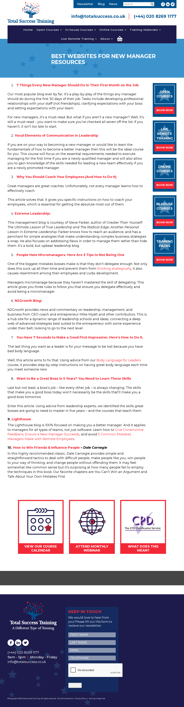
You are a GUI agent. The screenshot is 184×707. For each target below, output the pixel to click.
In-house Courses (79, 29)
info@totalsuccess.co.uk (98, 16)
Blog (101, 4)
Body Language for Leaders (118, 360)
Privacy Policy (80, 698)
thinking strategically (114, 269)
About (105, 38)
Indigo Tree (100, 698)
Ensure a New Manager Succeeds (52, 434)
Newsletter (85, 4)
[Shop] (119, 38)
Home (28, 29)
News (113, 4)
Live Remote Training (78, 38)
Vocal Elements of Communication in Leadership (56, 136)
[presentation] (95, 670)
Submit (75, 685)
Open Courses (48, 29)
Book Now (165, 110)
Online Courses (111, 29)
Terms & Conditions (65, 698)
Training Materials (144, 29)
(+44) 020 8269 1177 (155, 16)
